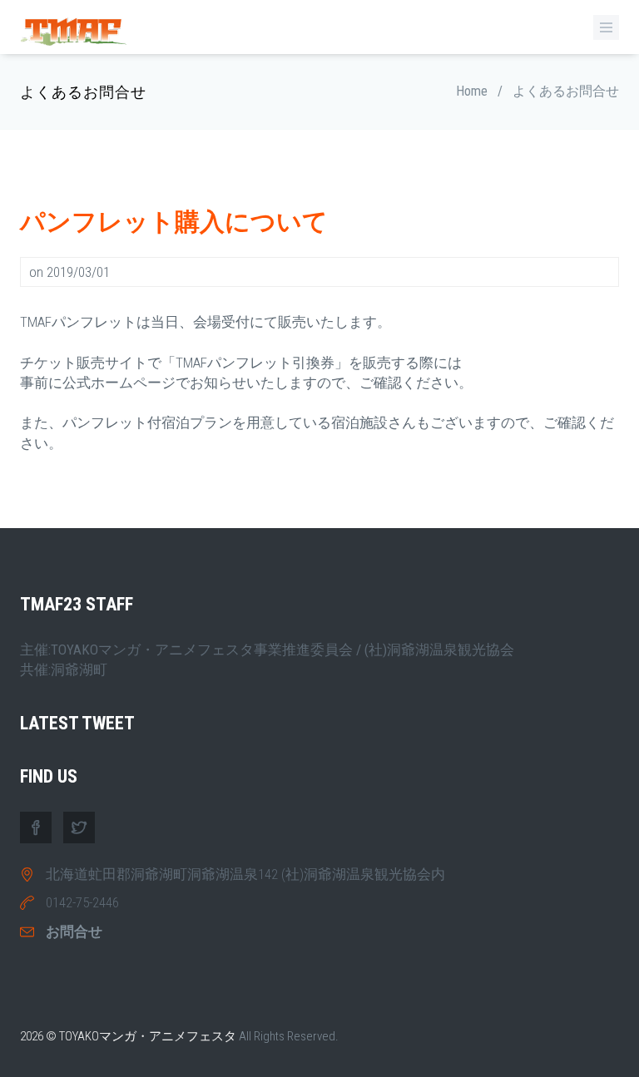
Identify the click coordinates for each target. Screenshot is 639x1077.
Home (472, 91)
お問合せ (74, 931)
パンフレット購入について (174, 221)
